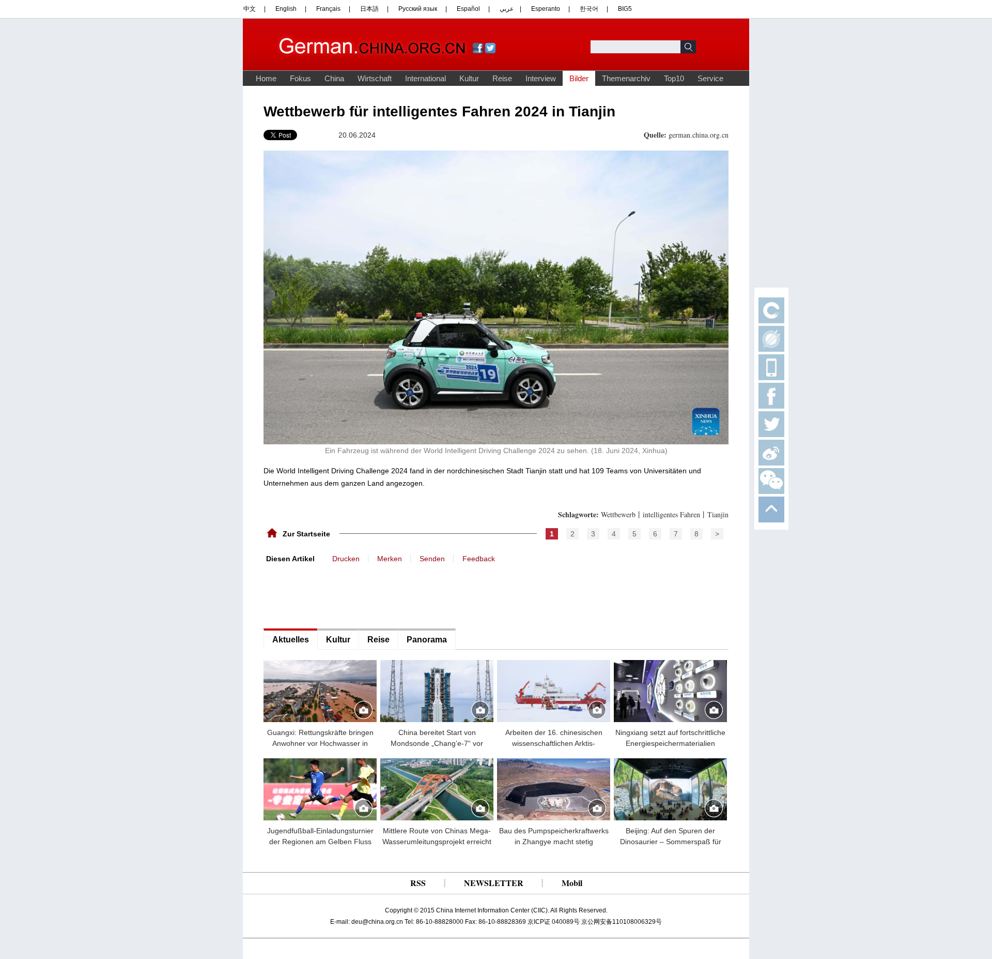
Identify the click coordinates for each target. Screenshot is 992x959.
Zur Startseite (306, 534)
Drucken (346, 559)
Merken (389, 559)
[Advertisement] (341, 595)
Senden (432, 559)
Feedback (478, 559)
